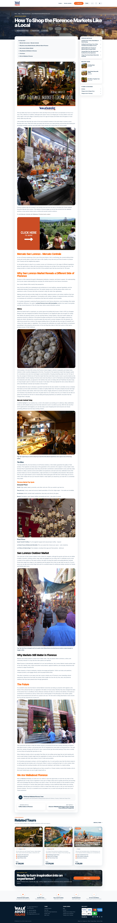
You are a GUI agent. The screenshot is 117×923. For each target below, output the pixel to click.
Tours (60, 3)
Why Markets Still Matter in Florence (28, 50)
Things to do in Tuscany (68, 915)
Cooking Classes (47, 908)
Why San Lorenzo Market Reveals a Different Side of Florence (34, 45)
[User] (92, 3)
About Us (80, 921)
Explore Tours (87, 878)
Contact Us (84, 921)
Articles (64, 910)
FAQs (89, 921)
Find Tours (79, 3)
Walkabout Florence (26, 778)
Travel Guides (67, 3)
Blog (19, 13)
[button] (87, 3)
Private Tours (47, 913)
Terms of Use (99, 921)
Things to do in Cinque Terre (69, 911)
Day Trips (46, 910)
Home (16, 13)
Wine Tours (46, 915)
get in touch (39, 770)
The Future (22, 53)
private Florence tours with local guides (46, 303)
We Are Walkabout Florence (26, 56)
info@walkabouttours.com (33, 914)
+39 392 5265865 (32, 912)
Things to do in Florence (25, 13)
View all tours (97, 822)
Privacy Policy (93, 921)
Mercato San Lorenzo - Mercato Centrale (29, 42)
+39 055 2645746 (32, 910)
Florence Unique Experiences (50, 911)
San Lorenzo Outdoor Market (26, 48)
